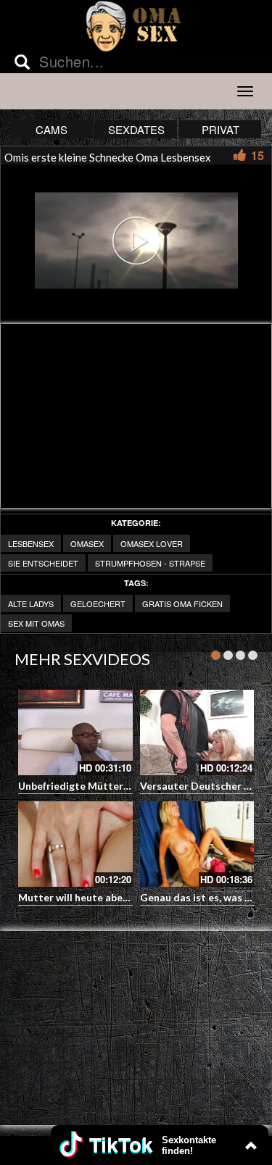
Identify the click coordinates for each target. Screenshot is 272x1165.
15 (257, 155)
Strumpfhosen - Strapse (150, 563)
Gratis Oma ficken (182, 603)
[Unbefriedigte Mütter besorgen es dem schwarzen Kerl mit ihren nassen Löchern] (75, 732)
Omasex (87, 543)
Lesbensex (31, 543)
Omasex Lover (151, 543)
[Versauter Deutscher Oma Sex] (197, 732)
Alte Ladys (31, 603)
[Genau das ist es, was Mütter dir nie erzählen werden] (197, 844)
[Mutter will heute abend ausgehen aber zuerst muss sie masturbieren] (75, 844)
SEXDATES (136, 129)
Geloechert (97, 603)
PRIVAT (220, 129)
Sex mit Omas (36, 623)
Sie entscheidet (43, 563)
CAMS (51, 129)
